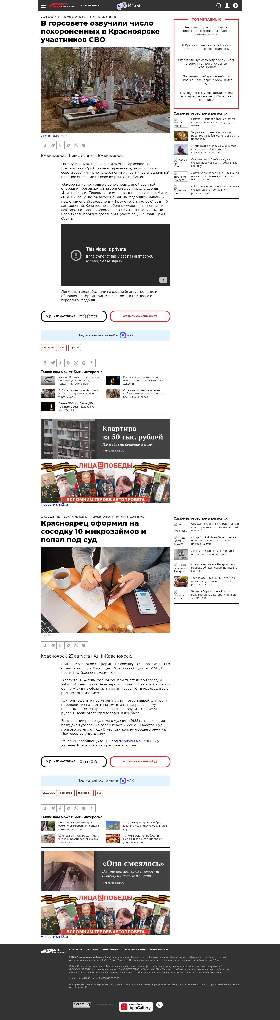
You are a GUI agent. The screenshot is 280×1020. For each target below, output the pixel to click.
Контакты (75, 949)
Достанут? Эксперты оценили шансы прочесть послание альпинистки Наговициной (215, 176)
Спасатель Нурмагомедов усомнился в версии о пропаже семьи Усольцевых (206, 63)
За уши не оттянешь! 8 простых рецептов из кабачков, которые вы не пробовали (215, 135)
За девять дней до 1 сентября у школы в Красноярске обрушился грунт (206, 80)
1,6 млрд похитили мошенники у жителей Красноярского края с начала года (78, 839)
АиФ (64, 135)
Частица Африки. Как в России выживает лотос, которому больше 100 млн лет (213, 594)
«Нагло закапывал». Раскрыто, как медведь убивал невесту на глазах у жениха (214, 567)
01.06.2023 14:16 (50, 16)
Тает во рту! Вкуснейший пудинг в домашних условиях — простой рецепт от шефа (213, 581)
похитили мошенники (138, 741)
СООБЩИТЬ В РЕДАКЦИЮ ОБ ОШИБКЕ (146, 949)
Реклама (92, 949)
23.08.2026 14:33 (51, 516)
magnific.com (49, 635)
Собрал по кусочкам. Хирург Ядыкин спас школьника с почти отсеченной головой (215, 527)
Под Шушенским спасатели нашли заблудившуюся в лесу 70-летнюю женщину (206, 96)
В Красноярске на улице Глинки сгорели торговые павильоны (206, 47)
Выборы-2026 (110, 949)
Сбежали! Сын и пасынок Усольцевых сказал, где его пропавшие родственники (215, 190)
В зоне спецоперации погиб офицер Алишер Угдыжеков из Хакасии (143, 380)
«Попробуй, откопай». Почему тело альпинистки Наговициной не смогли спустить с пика (214, 149)
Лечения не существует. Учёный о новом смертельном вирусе (212, 552)
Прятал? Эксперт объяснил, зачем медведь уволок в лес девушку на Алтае (213, 122)
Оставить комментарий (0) (140, 316)
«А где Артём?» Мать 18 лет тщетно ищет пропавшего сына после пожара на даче (213, 540)
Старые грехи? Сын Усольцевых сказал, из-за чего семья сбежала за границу (214, 163)
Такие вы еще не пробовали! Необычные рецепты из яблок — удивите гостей (206, 31)
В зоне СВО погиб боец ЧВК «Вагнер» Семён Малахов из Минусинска (76, 406)
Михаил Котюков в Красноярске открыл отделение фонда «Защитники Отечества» (79, 380)
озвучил (81, 172)
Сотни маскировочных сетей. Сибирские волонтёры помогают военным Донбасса (144, 393)
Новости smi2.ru (54, 504)
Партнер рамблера (104, 1004)
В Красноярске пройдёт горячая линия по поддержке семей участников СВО (79, 393)
